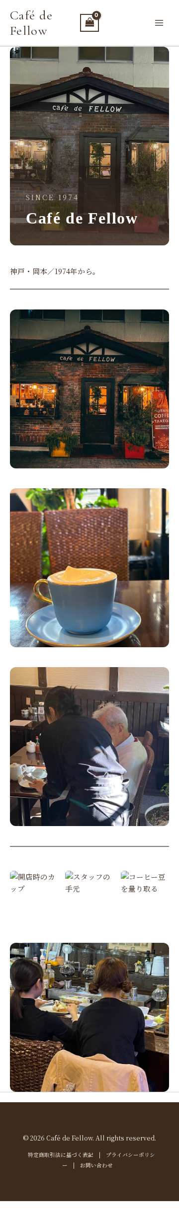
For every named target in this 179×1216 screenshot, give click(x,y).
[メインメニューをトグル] (159, 23)
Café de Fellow (31, 22)
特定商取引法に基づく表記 (60, 1154)
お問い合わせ (96, 1165)
